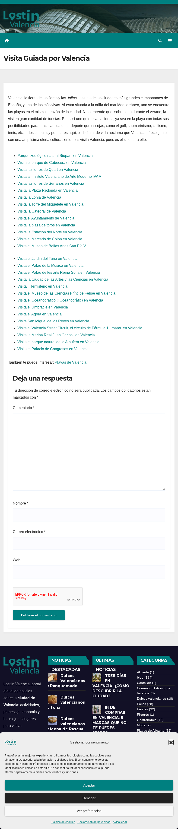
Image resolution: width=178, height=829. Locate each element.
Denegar (89, 798)
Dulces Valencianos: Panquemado (66, 680)
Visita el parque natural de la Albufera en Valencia (58, 342)
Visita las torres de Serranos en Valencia (50, 183)
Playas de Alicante (151, 730)
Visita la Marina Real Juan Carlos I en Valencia (56, 335)
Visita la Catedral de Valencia (41, 211)
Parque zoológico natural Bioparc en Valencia (55, 156)
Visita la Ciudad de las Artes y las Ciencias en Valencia (62, 279)
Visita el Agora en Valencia (39, 314)
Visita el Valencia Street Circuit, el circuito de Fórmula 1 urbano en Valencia (79, 328)
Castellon (144, 683)
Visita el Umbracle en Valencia (42, 307)
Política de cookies (63, 822)
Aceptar (89, 785)
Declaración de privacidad (94, 822)
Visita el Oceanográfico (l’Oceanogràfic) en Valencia (60, 300)
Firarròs (143, 714)
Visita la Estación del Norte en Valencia (49, 232)
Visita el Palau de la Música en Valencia (50, 265)
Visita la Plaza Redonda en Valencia (47, 190)
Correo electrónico (29, 532)
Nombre (20, 503)
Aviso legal (120, 822)
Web (16, 560)
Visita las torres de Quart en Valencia (47, 170)
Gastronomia (146, 720)
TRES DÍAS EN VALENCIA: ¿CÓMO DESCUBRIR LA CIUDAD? (110, 685)
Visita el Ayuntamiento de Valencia (45, 218)
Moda (141, 725)
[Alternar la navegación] (170, 40)
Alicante (143, 672)
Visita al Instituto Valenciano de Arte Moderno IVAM (59, 176)
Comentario (23, 408)
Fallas (141, 704)
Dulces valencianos (151, 698)
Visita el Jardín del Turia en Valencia (47, 258)
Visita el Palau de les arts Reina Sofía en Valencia (58, 272)
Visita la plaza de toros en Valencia (46, 225)
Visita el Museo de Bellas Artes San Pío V (51, 246)
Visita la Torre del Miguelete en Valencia (50, 204)
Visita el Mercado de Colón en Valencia (49, 239)
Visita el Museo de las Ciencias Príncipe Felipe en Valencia (66, 293)
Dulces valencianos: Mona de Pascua (66, 724)
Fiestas (142, 709)
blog (140, 677)
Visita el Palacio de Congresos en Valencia (53, 349)
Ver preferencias (89, 811)
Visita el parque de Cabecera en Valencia (51, 163)
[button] (171, 742)
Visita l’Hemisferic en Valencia (42, 286)
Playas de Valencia (70, 362)
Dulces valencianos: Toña (66, 702)
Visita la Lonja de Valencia (39, 197)
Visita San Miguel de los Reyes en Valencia (53, 321)
